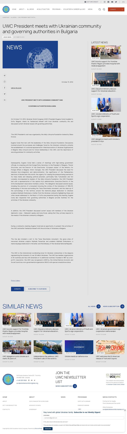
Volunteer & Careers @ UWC (74, 9)
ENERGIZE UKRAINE (83, 405)
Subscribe (48, 428)
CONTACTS (6, 409)
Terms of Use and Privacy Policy (72, 425)
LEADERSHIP (33, 409)
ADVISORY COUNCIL (35, 405)
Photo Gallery (15, 281)
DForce (37, 428)
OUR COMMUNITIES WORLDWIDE (39, 401)
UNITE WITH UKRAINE (84, 401)
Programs (56, 9)
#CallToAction (43, 9)
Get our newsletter (10, 405)
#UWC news (7, 37)
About (5, 401)
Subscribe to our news (37, 289)
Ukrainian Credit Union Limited (115, 384)
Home (14, 9)
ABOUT (21, 9)
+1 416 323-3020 (21, 380)
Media (90, 9)
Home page (6, 17)
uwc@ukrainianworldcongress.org (27, 383)
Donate (113, 9)
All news (30, 9)
